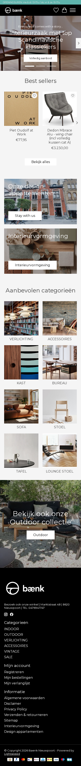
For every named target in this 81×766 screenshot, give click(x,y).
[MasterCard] (23, 760)
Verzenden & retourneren (26, 715)
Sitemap (11, 720)
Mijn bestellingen (18, 678)
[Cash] (9, 760)
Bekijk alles (40, 162)
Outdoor (40, 535)
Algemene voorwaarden (24, 698)
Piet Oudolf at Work (21, 132)
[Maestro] (63, 760)
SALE (8, 657)
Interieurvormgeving (21, 726)
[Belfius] (36, 760)
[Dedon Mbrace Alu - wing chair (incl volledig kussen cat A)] (60, 109)
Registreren (14, 672)
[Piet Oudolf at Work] (21, 109)
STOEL (59, 427)
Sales (40, 58)
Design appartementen (23, 732)
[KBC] (42, 760)
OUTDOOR (13, 635)
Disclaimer (12, 704)
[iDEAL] (49, 760)
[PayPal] (16, 760)
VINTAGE (12, 651)
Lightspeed (12, 753)
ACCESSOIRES (60, 339)
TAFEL (21, 471)
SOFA (21, 427)
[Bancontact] (29, 760)
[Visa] (56, 760)
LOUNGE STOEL (59, 471)
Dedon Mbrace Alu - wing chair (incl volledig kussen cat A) (60, 136)
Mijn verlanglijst (17, 683)
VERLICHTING (21, 339)
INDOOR (11, 629)
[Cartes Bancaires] (69, 760)
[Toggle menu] (73, 10)
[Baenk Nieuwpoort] (15, 10)
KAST (21, 383)
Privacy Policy (15, 709)
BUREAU (59, 383)
